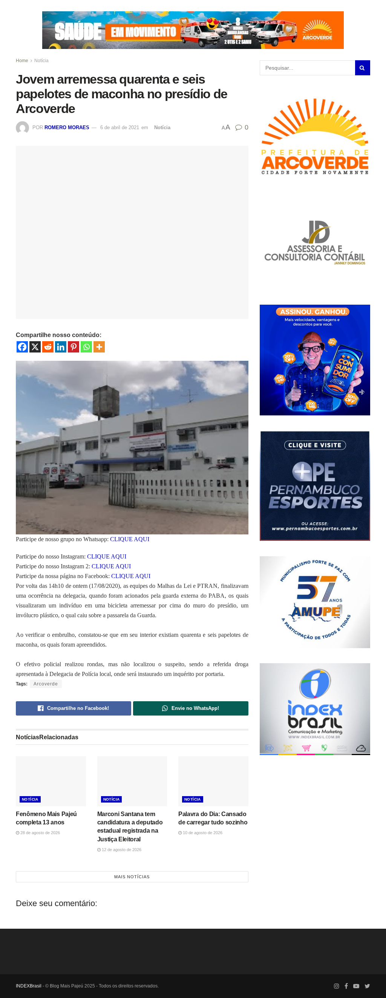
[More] (99, 347)
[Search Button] (362, 67)
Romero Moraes (66, 127)
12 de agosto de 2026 (121, 849)
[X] (35, 347)
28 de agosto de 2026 (39, 832)
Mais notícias (132, 876)
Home (22, 60)
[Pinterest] (73, 347)
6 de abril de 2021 (119, 127)
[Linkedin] (60, 347)
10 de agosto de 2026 (202, 832)
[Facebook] (22, 347)
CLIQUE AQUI (129, 539)
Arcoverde (46, 684)
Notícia (41, 60)
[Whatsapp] (86, 347)
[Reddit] (48, 347)
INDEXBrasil (28, 986)
